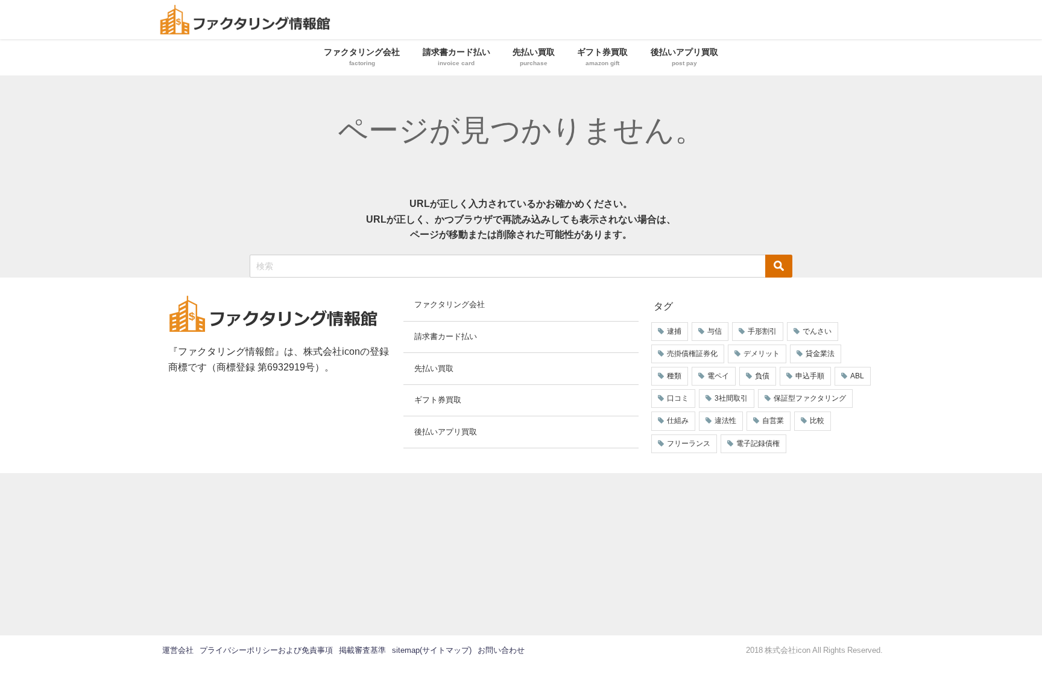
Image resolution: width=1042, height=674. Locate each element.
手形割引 (762, 331)
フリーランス (688, 443)
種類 (674, 376)
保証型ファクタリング (810, 398)
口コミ (678, 398)
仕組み (678, 420)
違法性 (725, 420)
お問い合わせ (501, 650)
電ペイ (718, 376)
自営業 (773, 420)
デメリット (762, 353)
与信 (714, 331)
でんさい (817, 331)
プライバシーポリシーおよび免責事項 (266, 650)
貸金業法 (820, 353)
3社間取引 (731, 398)
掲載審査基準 (362, 650)
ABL (857, 376)
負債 (762, 376)
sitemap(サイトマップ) (432, 650)
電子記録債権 (758, 443)
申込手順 (809, 376)
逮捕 (674, 331)
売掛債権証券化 (692, 353)
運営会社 (178, 650)
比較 (817, 420)
